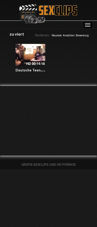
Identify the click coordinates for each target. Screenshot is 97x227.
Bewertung (82, 35)
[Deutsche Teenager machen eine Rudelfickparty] (30, 55)
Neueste (57, 35)
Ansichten (69, 35)
